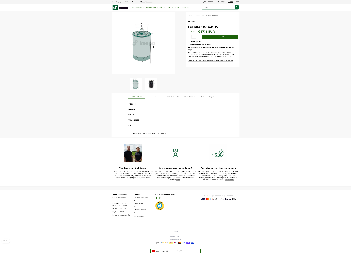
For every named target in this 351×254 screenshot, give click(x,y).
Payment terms (118, 212)
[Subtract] (189, 36)
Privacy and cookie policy (121, 215)
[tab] (136, 97)
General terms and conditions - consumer (120, 199)
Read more (229, 180)
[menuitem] (208, 2)
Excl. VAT (230, 1)
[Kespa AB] (120, 7)
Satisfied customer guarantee (141, 199)
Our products (139, 213)
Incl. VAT (236, 1)
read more (145, 178)
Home (190, 16)
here (178, 180)
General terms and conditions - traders (119, 204)
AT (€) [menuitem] (223, 1)
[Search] (236, 7)
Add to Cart (220, 37)
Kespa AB (173, 236)
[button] (156, 198)
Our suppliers (139, 216)
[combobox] (162, 251)
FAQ (135, 206)
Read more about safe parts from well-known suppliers (210, 61)
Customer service (140, 209)
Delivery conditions (119, 208)
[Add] (198, 36)
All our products (199, 16)
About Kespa (138, 203)
